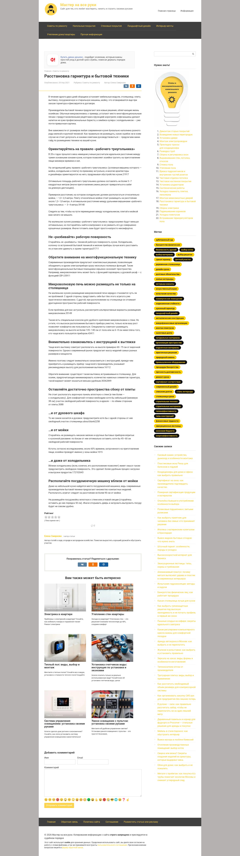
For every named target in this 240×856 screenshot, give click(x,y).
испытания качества (166, 293)
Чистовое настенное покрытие (175, 181)
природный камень (165, 357)
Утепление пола (168, 168)
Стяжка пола (166, 164)
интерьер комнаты (165, 284)
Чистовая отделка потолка (174, 178)
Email (80, 757)
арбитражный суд (164, 240)
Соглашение (112, 822)
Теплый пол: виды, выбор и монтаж (62, 666)
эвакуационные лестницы (168, 426)
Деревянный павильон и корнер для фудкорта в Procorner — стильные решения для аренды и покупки (176, 722)
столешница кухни (165, 396)
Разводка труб (167, 151)
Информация (187, 11)
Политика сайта (91, 822)
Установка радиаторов (172, 184)
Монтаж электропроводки (173, 141)
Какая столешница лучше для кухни (176, 600)
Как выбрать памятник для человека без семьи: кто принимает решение (176, 521)
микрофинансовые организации (171, 323)
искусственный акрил (166, 289)
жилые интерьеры (164, 279)
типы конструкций (165, 416)
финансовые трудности (167, 421)
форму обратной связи (72, 847)
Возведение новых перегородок (176, 134)
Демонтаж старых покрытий (174, 131)
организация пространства (169, 342)
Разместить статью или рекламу (141, 822)
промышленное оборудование (170, 362)
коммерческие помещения (169, 298)
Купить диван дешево (72, 57)
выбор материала (164, 254)
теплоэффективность (166, 411)
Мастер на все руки (78, 5)
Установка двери (168, 138)
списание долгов (164, 391)
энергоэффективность (166, 435)
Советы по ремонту (57, 26)
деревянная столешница (168, 264)
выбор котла (187, 249)
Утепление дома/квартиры (61, 34)
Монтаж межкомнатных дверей (176, 198)
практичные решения (166, 352)
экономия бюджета (165, 431)
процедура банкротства (167, 367)
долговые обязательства (167, 274)
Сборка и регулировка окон (174, 154)
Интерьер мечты (164, 26)
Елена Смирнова (53, 536)
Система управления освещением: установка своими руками (64, 723)
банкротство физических (168, 245)
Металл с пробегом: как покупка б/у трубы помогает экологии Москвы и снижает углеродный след (177, 777)
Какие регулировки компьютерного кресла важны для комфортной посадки (176, 633)
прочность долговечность (168, 372)
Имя (46, 757)
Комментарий (51, 767)
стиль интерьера (185, 391)
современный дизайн (166, 386)
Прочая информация (91, 34)
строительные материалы (168, 406)
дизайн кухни (162, 269)
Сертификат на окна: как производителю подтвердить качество (173, 483)
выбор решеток (185, 254)
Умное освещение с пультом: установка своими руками (110, 722)
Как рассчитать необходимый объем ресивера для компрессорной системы (177, 687)
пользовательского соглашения (112, 845)
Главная (51, 822)
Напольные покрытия (84, 26)
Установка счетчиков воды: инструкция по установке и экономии (109, 667)
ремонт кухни (162, 377)
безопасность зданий (166, 249)
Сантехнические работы (172, 188)
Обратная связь (69, 822)
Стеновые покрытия (111, 26)
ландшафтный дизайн (167, 313)
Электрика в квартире (58, 614)
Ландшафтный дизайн (139, 26)
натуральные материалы (168, 338)
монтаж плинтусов (165, 328)
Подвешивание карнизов (173, 211)
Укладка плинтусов (170, 214)
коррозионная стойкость (168, 303)
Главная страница (167, 11)
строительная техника (167, 401)
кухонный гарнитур (165, 308)
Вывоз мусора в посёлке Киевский (175, 739)
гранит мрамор (163, 259)
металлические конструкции (170, 318)
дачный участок (183, 259)
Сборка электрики (169, 208)
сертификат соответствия (168, 382)
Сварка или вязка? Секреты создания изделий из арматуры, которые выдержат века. (174, 756)
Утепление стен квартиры (108, 614)
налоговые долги (164, 333)
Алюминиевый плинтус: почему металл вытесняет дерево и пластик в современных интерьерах (176, 575)
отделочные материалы (167, 347)
